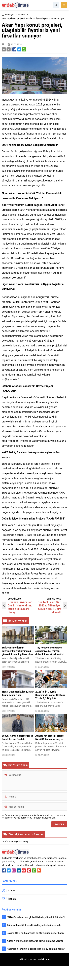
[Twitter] (9, 870)
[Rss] (39, 870)
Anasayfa (9, 14)
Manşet (21, 14)
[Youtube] (24, 870)
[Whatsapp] (34, 870)
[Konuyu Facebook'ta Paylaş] (14, 49)
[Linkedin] (19, 870)
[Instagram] (14, 870)
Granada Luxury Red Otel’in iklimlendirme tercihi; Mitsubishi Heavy (20, 607)
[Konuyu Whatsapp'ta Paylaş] (24, 49)
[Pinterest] (29, 870)
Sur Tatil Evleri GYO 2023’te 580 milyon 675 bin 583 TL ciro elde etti (49, 607)
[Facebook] (4, 870)
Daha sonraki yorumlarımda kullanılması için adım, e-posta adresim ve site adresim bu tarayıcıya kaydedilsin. (35, 816)
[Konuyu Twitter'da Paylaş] (19, 49)
